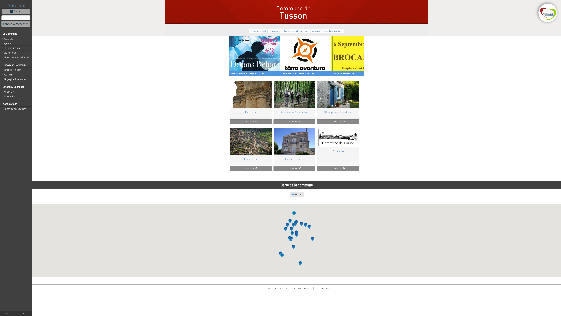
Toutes (297, 194)
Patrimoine (9, 74)
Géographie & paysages (15, 79)
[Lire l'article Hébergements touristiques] (338, 94)
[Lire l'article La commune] (251, 141)
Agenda (7, 43)
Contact (18, 11)
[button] (285, 229)
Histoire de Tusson (12, 69)
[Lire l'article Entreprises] (338, 137)
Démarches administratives (16, 57)
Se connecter (323, 288)
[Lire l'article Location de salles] (294, 141)
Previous (226, 56)
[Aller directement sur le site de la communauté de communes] (548, 13)
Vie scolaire (9, 91)
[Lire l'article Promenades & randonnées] (294, 94)
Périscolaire (9, 96)
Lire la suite (249, 121)
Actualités (8, 38)
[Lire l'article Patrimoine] (251, 94)
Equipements (10, 52)
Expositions (275, 31)
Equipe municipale (12, 48)
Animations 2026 (258, 31)
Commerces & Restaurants (296, 31)
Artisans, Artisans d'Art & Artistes (327, 31)
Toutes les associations (15, 109)
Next (366, 56)
